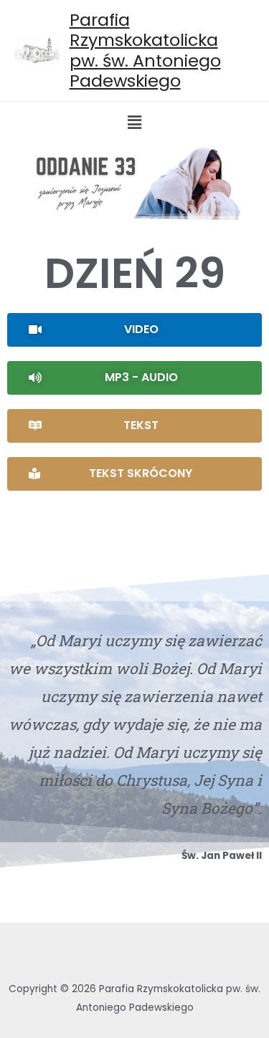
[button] (134, 330)
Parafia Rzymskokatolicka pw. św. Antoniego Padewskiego (145, 50)
